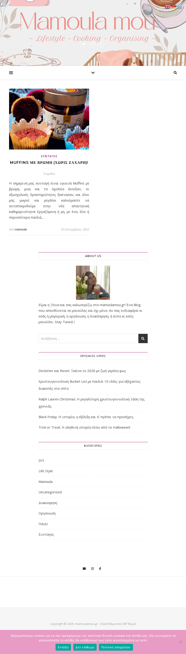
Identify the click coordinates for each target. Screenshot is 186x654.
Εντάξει (63, 647)
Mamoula (46, 481)
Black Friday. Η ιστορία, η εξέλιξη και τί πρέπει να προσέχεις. (86, 416)
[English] (168, 6)
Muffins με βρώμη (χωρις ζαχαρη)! (49, 162)
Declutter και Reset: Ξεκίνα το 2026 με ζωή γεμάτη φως (82, 370)
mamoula (21, 229)
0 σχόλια (49, 174)
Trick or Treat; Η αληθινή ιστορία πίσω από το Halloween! (84, 427)
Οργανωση (47, 513)
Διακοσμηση (48, 502)
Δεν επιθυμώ (85, 647)
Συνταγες (49, 156)
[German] (174, 6)
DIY (41, 460)
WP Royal (129, 624)
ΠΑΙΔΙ (43, 524)
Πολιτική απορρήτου (116, 647)
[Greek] (180, 6)
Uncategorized (50, 492)
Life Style (46, 471)
